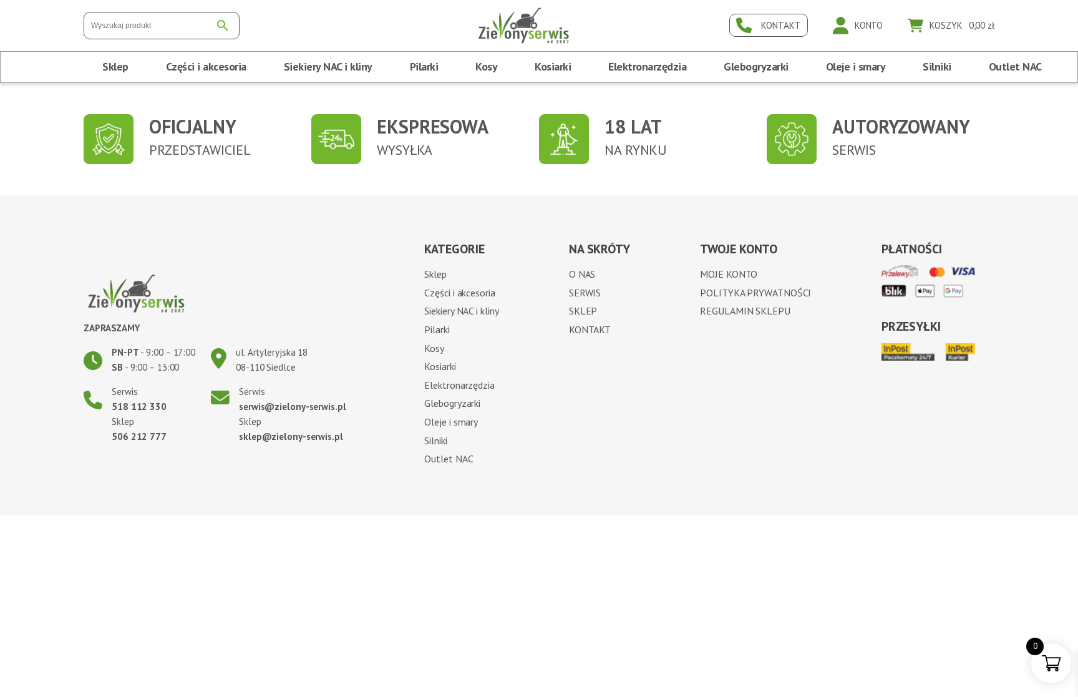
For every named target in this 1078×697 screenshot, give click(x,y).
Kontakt (590, 329)
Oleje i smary (856, 66)
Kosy (486, 66)
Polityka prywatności (755, 292)
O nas (582, 274)
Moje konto (728, 274)
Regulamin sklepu (745, 311)
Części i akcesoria (206, 66)
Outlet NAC (1015, 66)
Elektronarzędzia (647, 66)
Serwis (585, 292)
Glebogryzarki (756, 66)
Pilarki (424, 66)
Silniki (937, 66)
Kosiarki (553, 66)
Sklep (115, 66)
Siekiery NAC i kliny (328, 66)
